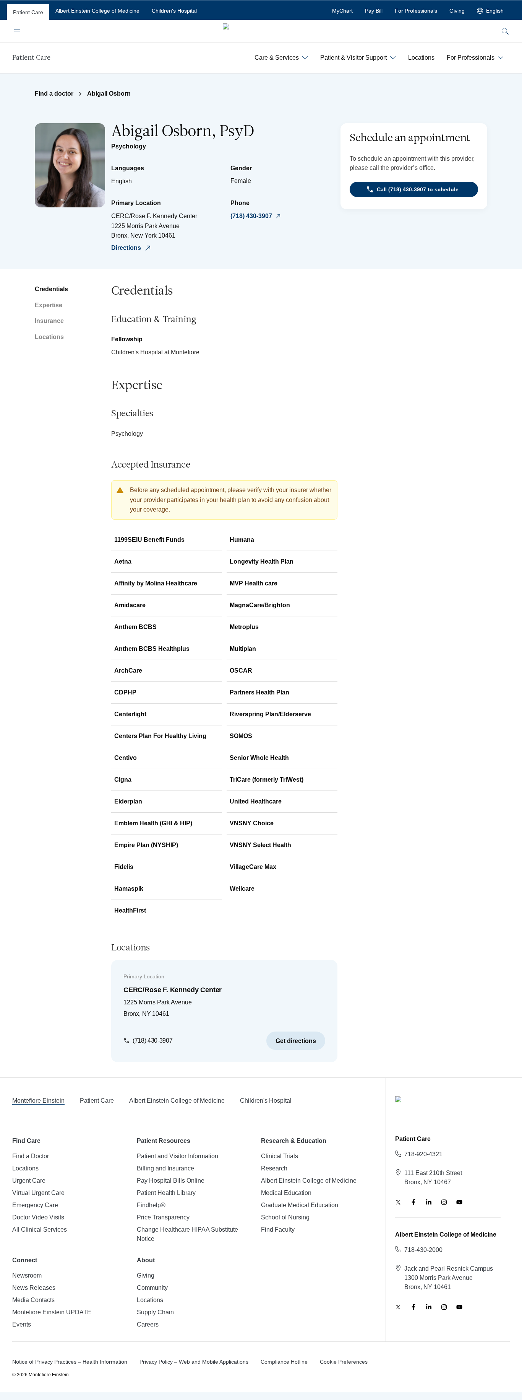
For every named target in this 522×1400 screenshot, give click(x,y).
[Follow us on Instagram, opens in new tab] (444, 1202)
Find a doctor (54, 93)
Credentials (51, 289)
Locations (49, 337)
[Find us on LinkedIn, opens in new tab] (429, 1202)
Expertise (48, 305)
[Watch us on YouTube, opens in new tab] (459, 1202)
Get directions (296, 1041)
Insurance (49, 321)
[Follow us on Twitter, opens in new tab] (398, 1202)
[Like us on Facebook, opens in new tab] (413, 1202)
